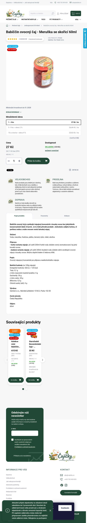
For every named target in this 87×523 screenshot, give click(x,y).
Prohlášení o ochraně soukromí (16, 488)
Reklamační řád (11, 491)
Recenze (9, 495)
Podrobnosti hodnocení (35, 39)
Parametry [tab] (44, 216)
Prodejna (9, 498)
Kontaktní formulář (71, 492)
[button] (23, 389)
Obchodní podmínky (12, 485)
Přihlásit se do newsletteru (22, 456)
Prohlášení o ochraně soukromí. (25, 447)
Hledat (53, 13)
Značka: (56, 40)
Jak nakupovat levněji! (32, 2)
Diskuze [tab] (67, 216)
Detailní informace (12, 112)
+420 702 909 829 (70, 479)
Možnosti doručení (51, 150)
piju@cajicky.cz (69, 475)
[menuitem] (12, 19)
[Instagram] (66, 484)
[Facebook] (61, 484)
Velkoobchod (18, 2)
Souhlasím (65, 508)
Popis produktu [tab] (19, 216)
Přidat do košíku (34, 161)
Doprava (9, 2)
